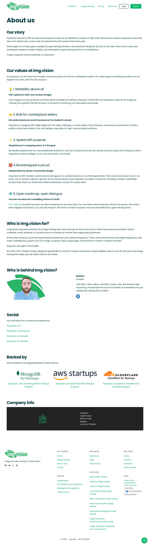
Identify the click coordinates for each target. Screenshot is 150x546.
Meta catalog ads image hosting (103, 498)
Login (124, 6)
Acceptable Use (130, 483)
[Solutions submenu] (76, 6)
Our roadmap (15, 204)
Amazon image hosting (99, 486)
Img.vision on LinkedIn (17, 341)
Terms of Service (130, 485)
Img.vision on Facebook (18, 331)
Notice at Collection (130, 494)
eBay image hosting (98, 476)
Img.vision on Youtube (17, 336)
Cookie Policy (129, 488)
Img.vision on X (14, 325)
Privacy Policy (129, 480)
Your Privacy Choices (134, 491)
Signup (136, 6)
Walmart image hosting (100, 481)
